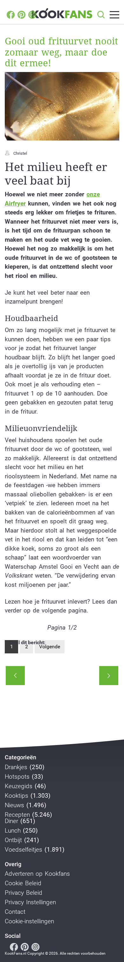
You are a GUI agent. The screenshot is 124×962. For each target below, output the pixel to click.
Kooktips (16, 796)
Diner (11, 821)
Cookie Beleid (23, 883)
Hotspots (17, 777)
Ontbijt (13, 840)
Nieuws (14, 805)
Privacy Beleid (23, 893)
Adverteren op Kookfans (37, 874)
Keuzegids (18, 786)
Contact (15, 912)
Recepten (17, 815)
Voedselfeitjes (23, 850)
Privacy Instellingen (30, 902)
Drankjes (16, 767)
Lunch (13, 831)
